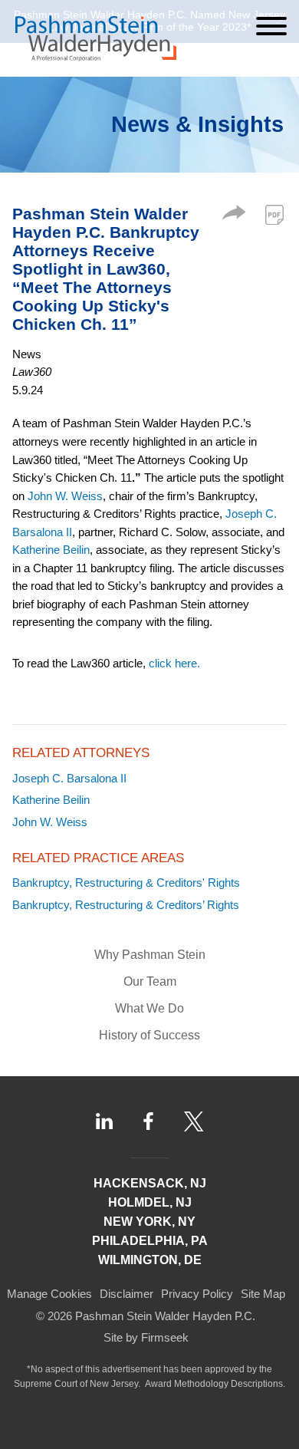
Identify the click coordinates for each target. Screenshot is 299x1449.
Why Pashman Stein (149, 954)
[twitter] (194, 1121)
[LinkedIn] (104, 1121)
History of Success (149, 1035)
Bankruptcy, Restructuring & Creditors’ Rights (125, 904)
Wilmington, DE (150, 1259)
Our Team (149, 981)
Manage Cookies (49, 1293)
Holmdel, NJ (150, 1202)
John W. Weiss (65, 495)
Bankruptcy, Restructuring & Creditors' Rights (126, 882)
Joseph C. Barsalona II (69, 778)
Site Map (263, 1293)
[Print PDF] (274, 215)
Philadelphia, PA (150, 1240)
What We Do (149, 1008)
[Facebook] (148, 1121)
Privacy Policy (197, 1293)
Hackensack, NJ (150, 1183)
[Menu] (271, 26)
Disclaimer (126, 1293)
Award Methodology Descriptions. (215, 1383)
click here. (174, 663)
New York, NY (150, 1221)
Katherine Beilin (51, 549)
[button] (234, 215)
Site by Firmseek (146, 1337)
